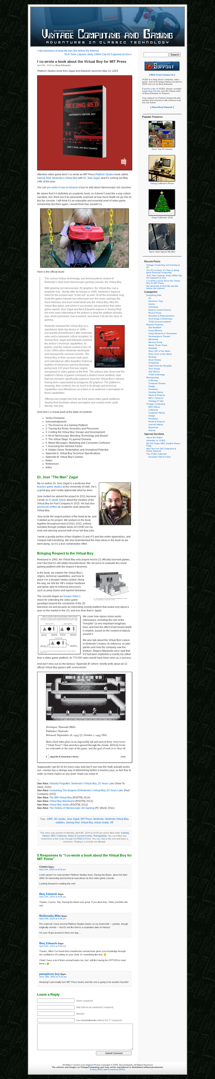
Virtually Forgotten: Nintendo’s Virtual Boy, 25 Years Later (81, 783)
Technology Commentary (160, 319)
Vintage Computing (155, 404)
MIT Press (86, 818)
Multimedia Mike (50, 915)
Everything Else (153, 295)
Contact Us (168, 75)
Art (149, 298)
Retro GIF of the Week (159, 351)
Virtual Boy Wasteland (62, 801)
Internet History (155, 424)
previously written (47, 506)
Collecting (153, 380)
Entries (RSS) (96, 1069)
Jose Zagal (73, 818)
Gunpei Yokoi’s (71, 596)
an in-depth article (55, 499)
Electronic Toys (155, 301)
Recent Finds (154, 313)
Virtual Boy (87, 822)
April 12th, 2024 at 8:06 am (52, 897)
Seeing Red (73, 822)
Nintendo (98, 818)
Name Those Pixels (157, 345)
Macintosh (153, 427)
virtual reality (101, 822)
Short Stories (154, 360)
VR (111, 822)
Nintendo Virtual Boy (116, 818)
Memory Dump (155, 342)
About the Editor (154, 437)
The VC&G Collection (156, 454)
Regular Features (154, 324)
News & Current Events (80, 835)
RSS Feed (156, 75)
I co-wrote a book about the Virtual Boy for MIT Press (81, 62)
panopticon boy (49, 974)
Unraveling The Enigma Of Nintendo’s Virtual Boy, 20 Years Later (86, 790)
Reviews (152, 357)
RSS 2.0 (81, 838)
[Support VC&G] (162, 70)
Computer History (156, 413)
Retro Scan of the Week (160, 354)
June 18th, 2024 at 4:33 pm (53, 977)
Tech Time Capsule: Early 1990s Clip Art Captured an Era (97, 54)
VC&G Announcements (159, 321)
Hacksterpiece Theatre (159, 336)
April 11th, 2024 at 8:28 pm (52, 869)
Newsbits (152, 348)
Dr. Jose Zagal (91, 178)
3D (55, 818)
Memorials (153, 339)
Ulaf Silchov (154, 371)
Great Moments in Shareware (162, 333)
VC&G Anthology (156, 374)
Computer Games (156, 383)
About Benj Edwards (162, 107)
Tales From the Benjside (160, 366)
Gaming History (155, 392)
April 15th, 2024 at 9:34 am (52, 946)
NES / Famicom (59, 835)
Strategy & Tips (155, 401)
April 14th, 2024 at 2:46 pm (52, 918)
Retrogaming (99, 835)
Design (151, 386)
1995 (50, 818)
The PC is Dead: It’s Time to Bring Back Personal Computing (162, 271)
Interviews (153, 307)
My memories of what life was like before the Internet (69, 50)
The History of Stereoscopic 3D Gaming (71, 808)
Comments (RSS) (116, 1069)
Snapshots (153, 363)
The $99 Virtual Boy (60, 797)
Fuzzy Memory (155, 330)
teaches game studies (49, 486)
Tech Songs (154, 369)
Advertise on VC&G (155, 440)
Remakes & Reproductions (161, 316)
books (62, 818)
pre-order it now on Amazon (63, 187)
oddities (60, 822)
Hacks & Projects (156, 395)
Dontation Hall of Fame (159, 457)
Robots (151, 430)
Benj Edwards (48, 894)
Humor (151, 304)
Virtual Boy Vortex (59, 804)
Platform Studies (104, 174)
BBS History (154, 407)
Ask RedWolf (154, 327)
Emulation (153, 389)
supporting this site (151, 91)
